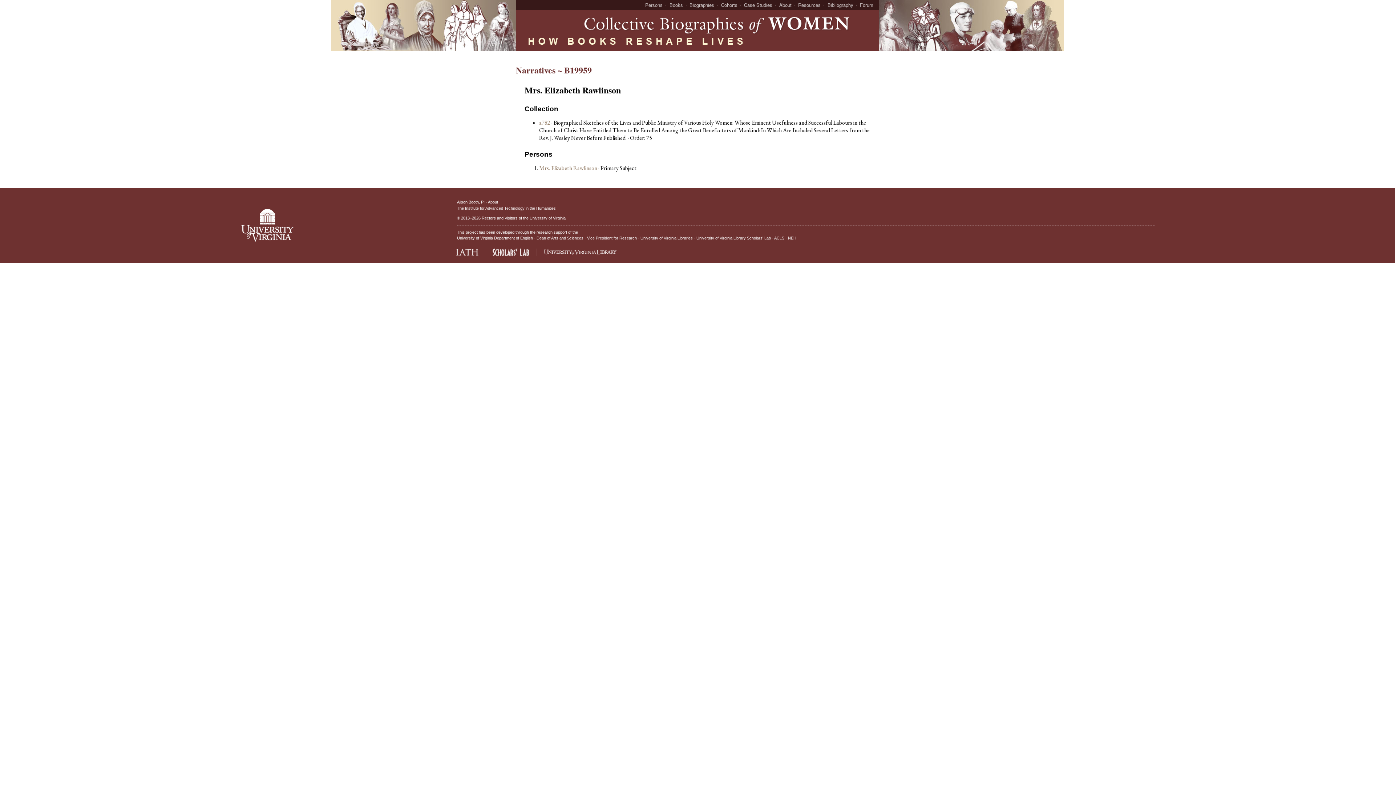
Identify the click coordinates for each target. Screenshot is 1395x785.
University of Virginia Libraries (666, 238)
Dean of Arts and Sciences (560, 238)
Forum (866, 4)
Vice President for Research (612, 238)
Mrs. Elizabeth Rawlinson (568, 168)
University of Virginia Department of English (495, 238)
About (785, 4)
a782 (544, 122)
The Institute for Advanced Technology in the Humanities (506, 208)
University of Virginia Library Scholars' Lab (733, 238)
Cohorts (729, 4)
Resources (809, 4)
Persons (654, 4)
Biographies (702, 4)
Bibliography (840, 4)
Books (676, 4)
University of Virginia (548, 218)
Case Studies (758, 4)
